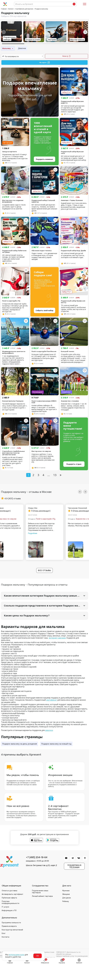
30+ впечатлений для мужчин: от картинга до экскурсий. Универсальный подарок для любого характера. (73, 109)
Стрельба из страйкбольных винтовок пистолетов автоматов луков (13, 452)
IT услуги (5, 907)
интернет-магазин (57, 638)
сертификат (51, 700)
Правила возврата (9, 926)
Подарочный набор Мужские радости (72, 102)
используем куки (16, 954)
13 (54, 475)
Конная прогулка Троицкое (12, 401)
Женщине (66, 894)
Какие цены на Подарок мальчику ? (26, 615)
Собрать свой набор (44, 310)
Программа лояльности (11, 923)
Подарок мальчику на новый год (56, 744)
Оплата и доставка (9, 891)
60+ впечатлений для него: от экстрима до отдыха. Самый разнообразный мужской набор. (73, 158)
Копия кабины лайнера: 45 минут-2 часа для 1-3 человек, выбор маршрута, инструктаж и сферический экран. (44, 408)
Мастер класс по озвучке (41, 451)
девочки (49, 730)
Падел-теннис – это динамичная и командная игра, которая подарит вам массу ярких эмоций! (44, 256)
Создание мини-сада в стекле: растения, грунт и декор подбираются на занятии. (14, 207)
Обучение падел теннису (42, 250)
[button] (80, 492)
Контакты (5, 937)
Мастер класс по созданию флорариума (12, 201)
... (48, 475)
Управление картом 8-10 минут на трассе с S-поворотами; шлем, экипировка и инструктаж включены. (15, 157)
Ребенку (65, 901)
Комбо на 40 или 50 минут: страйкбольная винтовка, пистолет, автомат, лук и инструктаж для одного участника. (12, 461)
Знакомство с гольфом (70, 401)
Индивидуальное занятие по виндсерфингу (13, 352)
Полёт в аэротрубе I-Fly (11, 301)
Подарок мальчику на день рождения (19, 744)
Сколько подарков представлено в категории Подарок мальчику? (46, 605)
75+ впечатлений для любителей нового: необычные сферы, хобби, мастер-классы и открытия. (73, 308)
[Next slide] (85, 32)
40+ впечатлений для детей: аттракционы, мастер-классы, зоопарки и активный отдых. (72, 255)
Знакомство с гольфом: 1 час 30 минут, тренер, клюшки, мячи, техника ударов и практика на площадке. (73, 407)
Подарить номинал (44, 159)
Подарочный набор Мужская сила (72, 152)
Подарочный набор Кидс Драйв (73, 250)
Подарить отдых (73, 464)
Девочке (22, 48)
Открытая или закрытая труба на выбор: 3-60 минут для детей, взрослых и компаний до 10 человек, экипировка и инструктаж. (15, 308)
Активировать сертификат (12, 894)
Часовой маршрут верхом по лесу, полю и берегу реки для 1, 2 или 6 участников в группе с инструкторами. (14, 407)
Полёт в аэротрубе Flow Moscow (44, 351)
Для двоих (66, 898)
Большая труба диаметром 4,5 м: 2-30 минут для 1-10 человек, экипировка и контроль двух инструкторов (44, 357)
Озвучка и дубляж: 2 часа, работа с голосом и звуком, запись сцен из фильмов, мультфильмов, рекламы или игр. (43, 458)
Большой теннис (67, 351)
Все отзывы (44, 570)
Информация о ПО (9, 910)
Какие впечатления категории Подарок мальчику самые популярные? (46, 595)
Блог (3, 933)
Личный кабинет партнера (42, 896)
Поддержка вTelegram (74, 866)
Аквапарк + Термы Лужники (72, 200)
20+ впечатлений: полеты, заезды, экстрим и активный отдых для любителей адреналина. (13, 258)
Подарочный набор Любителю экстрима (14, 251)
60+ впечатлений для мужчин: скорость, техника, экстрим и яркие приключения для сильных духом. (44, 208)
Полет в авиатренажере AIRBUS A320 (44, 401)
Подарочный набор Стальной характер (43, 201)
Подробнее (32, 533)
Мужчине (66, 891)
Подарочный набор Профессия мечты (73, 301)
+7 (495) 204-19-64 (36, 857)
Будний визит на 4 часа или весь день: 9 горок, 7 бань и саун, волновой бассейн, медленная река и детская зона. (74, 206)
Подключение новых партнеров (40, 892)
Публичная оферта (9, 898)
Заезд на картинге (9, 151)
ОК (37, 955)
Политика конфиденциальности (10, 902)
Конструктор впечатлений (12, 930)
